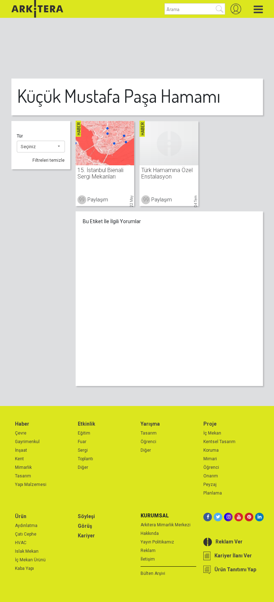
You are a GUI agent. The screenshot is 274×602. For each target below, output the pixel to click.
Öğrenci (148, 441)
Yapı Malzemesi (30, 484)
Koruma (211, 450)
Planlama (212, 493)
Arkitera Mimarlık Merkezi (166, 524)
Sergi (83, 450)
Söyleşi (86, 516)
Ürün (20, 516)
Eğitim (84, 433)
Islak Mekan (27, 551)
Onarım (210, 475)
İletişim (148, 559)
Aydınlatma (26, 525)
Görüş (85, 526)
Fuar (82, 441)
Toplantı (85, 458)
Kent (19, 458)
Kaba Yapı (24, 568)
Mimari (210, 458)
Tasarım (23, 475)
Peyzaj (210, 484)
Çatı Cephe (25, 534)
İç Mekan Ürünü (30, 559)
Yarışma (150, 424)
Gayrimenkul (27, 441)
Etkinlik (86, 424)
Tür (20, 136)
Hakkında (150, 533)
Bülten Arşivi (153, 573)
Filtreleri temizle (48, 160)
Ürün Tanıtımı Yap (235, 569)
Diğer (83, 467)
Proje (210, 424)
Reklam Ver (229, 542)
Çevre (20, 433)
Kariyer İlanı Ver (233, 555)
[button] (41, 147)
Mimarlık (23, 467)
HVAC (20, 542)
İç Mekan (212, 433)
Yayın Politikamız (157, 542)
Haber (22, 424)
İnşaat (21, 450)
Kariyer (86, 535)
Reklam (148, 550)
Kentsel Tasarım (219, 441)
